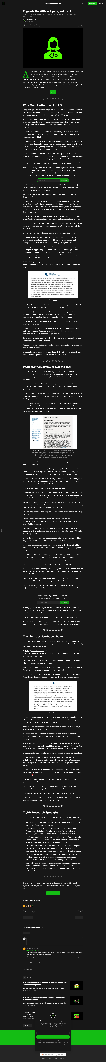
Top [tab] (25, 978)
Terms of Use (54, 1042)
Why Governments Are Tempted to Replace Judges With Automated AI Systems (45, 984)
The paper (27, 201)
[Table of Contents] (2, 531)
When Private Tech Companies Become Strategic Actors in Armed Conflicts (45, 999)
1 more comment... (28, 969)
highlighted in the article (34, 651)
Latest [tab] (29, 978)
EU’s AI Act (30, 757)
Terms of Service (62, 1040)
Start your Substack (48, 1054)
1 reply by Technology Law (35, 962)
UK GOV (39, 450)
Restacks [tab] (33, 933)
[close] (69, 1013)
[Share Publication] (85, 3)
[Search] (82, 3)
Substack (44, 1058)
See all (26, 1025)
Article (55, 300)
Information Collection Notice (48, 1044)
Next (78, 918)
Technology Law (31, 19)
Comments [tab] (27, 933)
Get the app (61, 1054)
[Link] (20, 105)
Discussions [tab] (35, 978)
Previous (29, 918)
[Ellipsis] (82, 948)
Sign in (101, 3)
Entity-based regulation (35, 846)
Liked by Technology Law (33, 950)
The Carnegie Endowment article (36, 132)
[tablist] (30, 933)
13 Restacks (42, 906)
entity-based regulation (54, 403)
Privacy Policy (41, 1042)
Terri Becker (29, 948)
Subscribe (92, 3)
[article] (53, 987)
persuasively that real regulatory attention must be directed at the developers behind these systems (50, 386)
